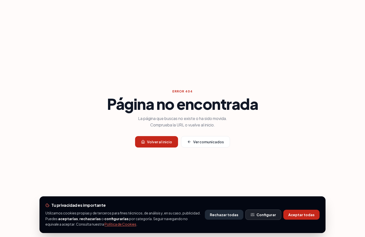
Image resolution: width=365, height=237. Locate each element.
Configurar (266, 214)
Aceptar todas (301, 214)
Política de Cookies (120, 224)
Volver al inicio (159, 142)
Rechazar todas (224, 214)
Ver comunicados (208, 142)
